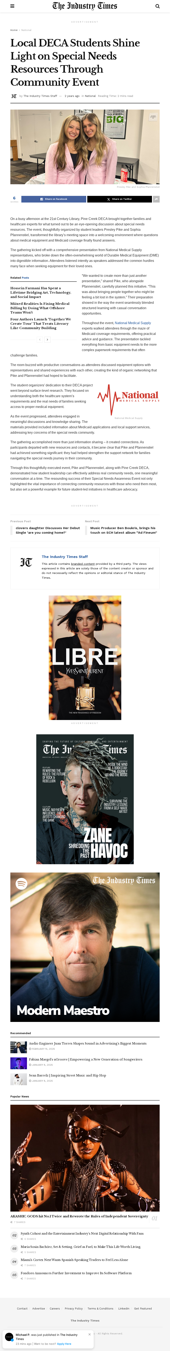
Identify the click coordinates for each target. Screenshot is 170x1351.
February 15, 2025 (43, 1048)
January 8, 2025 (42, 1064)
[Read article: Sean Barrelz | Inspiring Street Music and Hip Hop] (18, 1079)
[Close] (89, 1334)
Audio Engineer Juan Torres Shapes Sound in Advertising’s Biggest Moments (88, 1043)
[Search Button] (157, 6)
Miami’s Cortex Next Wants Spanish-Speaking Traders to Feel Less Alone (74, 1260)
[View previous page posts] (40, 340)
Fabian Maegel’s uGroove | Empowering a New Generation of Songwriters (85, 1059)
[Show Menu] (12, 6)
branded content (83, 563)
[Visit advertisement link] (85, 658)
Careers (55, 1308)
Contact (22, 1308)
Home (14, 30)
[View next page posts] (47, 340)
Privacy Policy (74, 1308)
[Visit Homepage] (85, 6)
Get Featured (143, 1308)
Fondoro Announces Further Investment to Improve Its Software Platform (76, 1273)
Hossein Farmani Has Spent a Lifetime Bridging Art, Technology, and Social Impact (40, 292)
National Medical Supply (133, 323)
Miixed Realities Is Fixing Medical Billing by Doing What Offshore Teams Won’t (39, 308)
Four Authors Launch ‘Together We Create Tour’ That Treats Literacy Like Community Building (40, 323)
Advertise (38, 1308)
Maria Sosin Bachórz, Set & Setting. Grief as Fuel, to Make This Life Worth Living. (81, 1247)
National (26, 30)
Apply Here (64, 1343)
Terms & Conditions (100, 1308)
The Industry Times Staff (40, 96)
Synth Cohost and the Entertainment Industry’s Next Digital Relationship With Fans (82, 1233)
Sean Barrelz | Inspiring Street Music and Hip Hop (67, 1075)
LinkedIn (123, 1308)
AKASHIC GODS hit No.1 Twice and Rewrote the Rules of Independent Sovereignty (79, 1216)
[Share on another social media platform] (156, 199)
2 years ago (72, 96)
